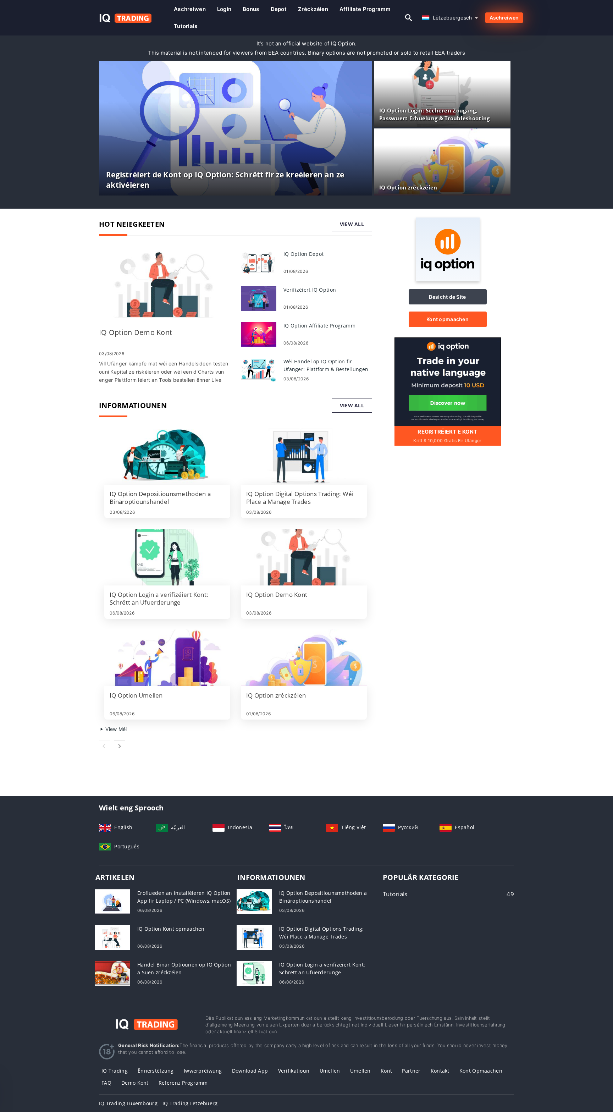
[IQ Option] (448, 279)
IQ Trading (114, 1070)
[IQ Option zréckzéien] (304, 657)
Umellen (330, 1070)
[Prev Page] (104, 746)
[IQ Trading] (147, 1023)
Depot (279, 9)
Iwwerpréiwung (203, 1070)
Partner (411, 1070)
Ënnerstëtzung (156, 1070)
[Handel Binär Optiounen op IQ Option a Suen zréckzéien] (112, 972)
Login (224, 9)
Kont (386, 1070)
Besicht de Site (447, 297)
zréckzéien (313, 9)
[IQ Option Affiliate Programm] (258, 334)
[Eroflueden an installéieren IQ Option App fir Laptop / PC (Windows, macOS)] (112, 901)
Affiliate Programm (364, 9)
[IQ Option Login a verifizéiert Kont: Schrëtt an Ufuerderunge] (167, 557)
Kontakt (440, 1070)
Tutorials (186, 26)
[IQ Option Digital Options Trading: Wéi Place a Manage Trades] (304, 456)
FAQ (106, 1082)
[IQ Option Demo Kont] (164, 285)
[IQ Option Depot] (258, 262)
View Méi (115, 729)
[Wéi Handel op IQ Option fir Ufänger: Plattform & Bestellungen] (258, 370)
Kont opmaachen (447, 319)
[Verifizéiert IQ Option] (258, 298)
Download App (250, 1070)
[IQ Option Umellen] (167, 657)
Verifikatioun (294, 1070)
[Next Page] (119, 746)
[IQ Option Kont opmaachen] (112, 937)
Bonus (251, 9)
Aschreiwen (190, 9)
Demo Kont (135, 1082)
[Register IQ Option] (447, 381)
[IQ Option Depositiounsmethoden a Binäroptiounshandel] (167, 456)
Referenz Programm (183, 1082)
